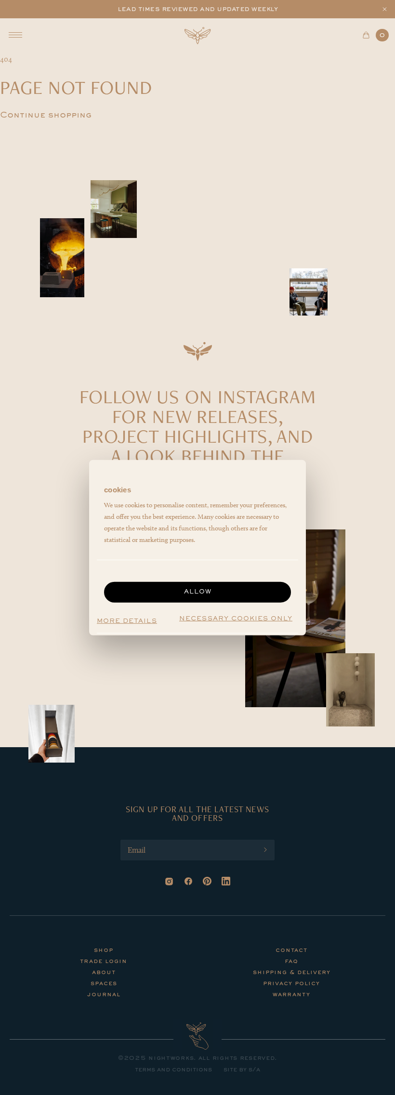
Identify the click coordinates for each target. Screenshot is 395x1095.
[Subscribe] (265, 850)
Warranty (291, 995)
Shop (103, 950)
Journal (103, 995)
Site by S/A (242, 1070)
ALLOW (197, 592)
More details (127, 621)
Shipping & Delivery (291, 973)
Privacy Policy (291, 984)
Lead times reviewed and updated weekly (197, 9)
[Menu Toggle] (15, 35)
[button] (384, 9)
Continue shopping (46, 115)
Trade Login (103, 961)
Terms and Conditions (173, 1070)
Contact (291, 950)
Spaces (104, 984)
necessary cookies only (235, 619)
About (104, 973)
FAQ (291, 961)
